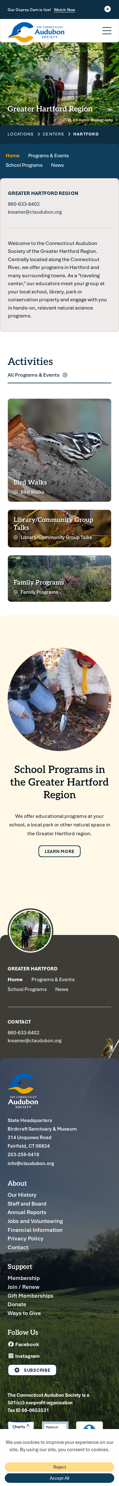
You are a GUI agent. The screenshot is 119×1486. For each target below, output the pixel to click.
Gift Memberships (30, 1295)
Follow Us (23, 1332)
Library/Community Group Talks (56, 537)
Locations (21, 134)
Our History (22, 1194)
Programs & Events (48, 155)
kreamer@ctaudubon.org (35, 211)
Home (13, 155)
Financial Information (35, 1229)
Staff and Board (27, 1203)
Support (20, 1266)
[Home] (36, 33)
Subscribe (37, 1370)
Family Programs (39, 592)
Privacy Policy (25, 1238)
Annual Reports (27, 1212)
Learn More (60, 851)
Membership (24, 1278)
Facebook (26, 1344)
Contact (18, 1247)
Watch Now (64, 9)
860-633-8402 (24, 203)
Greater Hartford (32, 968)
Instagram (27, 1355)
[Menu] (106, 27)
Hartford (86, 134)
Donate (17, 1304)
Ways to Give (24, 1313)
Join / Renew (23, 1286)
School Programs (24, 165)
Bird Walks (32, 492)
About (17, 1183)
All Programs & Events (34, 374)
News (57, 165)
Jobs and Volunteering (35, 1221)
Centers (53, 134)
